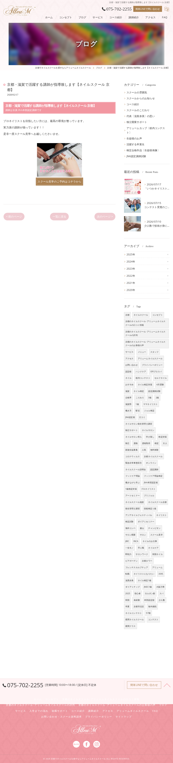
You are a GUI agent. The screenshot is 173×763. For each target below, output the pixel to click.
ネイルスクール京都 (157, 502)
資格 (136, 443)
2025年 (131, 254)
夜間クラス (130, 626)
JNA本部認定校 (151, 482)
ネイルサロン (148, 430)
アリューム (157, 567)
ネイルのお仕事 (150, 541)
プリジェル (149, 495)
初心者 (137, 593)
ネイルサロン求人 (133, 436)
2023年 (131, 268)
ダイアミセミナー (146, 521)
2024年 (131, 261)
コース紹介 (133, 104)
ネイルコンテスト (133, 613)
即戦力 (128, 554)
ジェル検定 (149, 410)
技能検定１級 (150, 508)
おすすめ (129, 384)
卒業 (127, 606)
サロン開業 (130, 534)
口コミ (142, 417)
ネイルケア (153, 547)
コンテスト (153, 619)
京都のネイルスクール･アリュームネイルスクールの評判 (145, 333)
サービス (129, 351)
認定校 (128, 371)
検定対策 (162, 436)
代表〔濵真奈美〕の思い (141, 116)
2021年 (131, 282)
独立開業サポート (137, 122)
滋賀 (127, 391)
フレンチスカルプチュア (136, 567)
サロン (143, 534)
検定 (157, 443)
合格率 (128, 397)
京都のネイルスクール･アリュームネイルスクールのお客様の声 (145, 343)
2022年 (131, 275)
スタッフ (154, 351)
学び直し (150, 436)
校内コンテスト (143, 378)
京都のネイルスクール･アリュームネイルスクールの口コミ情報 (145, 323)
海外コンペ (130, 528)
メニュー (142, 351)
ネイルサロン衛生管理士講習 (138, 423)
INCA (135, 541)
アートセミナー (132, 495)
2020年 (131, 290)
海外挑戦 (152, 606)
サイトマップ (124, 716)
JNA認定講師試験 (136, 156)
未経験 (137, 600)
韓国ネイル (157, 554)
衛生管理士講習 (132, 508)
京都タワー (147, 560)
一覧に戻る (59, 216)
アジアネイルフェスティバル (138, 515)
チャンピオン (154, 528)
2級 (157, 397)
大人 (165, 443)
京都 (127, 314)
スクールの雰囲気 (137, 92)
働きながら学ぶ (132, 482)
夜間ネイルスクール (134, 619)
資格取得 (146, 443)
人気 (144, 449)
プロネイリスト (148, 488)
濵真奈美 (129, 580)
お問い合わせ (131, 364)
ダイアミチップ (132, 586)
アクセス (129, 358)
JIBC (127, 541)
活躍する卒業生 (135, 144)
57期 (148, 613)
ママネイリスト (150, 404)
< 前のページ (14, 216)
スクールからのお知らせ (141, 98)
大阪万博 (160, 586)
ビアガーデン (131, 560)
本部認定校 (149, 600)
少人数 (162, 600)
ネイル (128, 378)
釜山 (142, 528)
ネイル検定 (139, 391)
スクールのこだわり (138, 110)
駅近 (138, 410)
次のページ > (105, 216)
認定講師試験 (154, 391)
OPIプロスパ (156, 371)
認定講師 (154, 469)
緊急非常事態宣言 (133, 462)
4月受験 (160, 384)
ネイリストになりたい (144, 573)
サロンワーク (142, 554)
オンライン (151, 462)
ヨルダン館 (150, 593)
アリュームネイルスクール (150, 358)
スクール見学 (156, 534)
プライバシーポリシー (152, 364)
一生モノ (129, 547)
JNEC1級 (148, 586)
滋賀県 (128, 404)
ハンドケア (141, 371)
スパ (161, 593)
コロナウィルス (132, 456)
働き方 (128, 410)
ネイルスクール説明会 (135, 469)
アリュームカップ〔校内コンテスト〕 (146, 130)
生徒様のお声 (134, 138)
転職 (127, 573)
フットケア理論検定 (153, 475)
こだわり (140, 397)
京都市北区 (139, 606)
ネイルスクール (141, 314)
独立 (127, 443)
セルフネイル (160, 378)
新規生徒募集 (131, 449)
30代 (160, 573)
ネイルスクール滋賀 (134, 502)
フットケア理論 (132, 475)
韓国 (127, 600)
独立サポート (131, 430)
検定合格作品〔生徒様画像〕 (143, 150)
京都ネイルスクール (153, 456)
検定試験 (129, 521)
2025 (127, 593)
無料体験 (154, 449)
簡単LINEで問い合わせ (147, 8)
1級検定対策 (131, 488)
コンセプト (157, 314)
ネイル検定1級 (144, 580)
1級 (137, 404)
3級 (149, 397)
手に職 (141, 547)
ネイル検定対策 (145, 384)
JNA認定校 (130, 417)
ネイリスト (161, 515)
